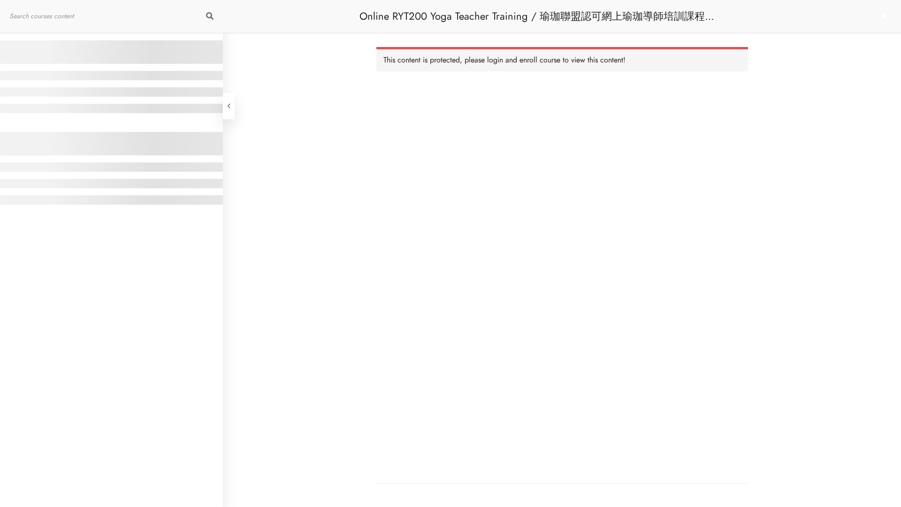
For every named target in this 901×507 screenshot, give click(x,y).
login (495, 60)
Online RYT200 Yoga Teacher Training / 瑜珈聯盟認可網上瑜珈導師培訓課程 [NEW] (532, 21)
